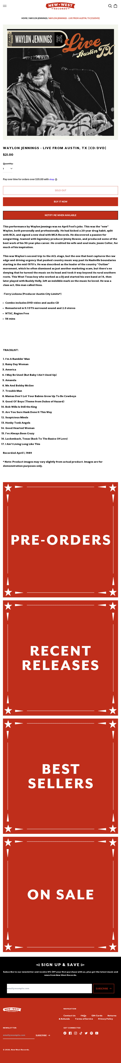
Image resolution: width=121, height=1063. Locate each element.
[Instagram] (75, 1033)
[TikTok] (80, 1033)
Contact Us (69, 1015)
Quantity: (8, 163)
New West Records (20, 1050)
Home (24, 18)
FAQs (83, 1015)
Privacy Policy (105, 1019)
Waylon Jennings (38, 18)
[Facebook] (70, 1033)
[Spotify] (91, 1033)
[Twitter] (86, 1033)
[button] (110, 6)
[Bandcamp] (64, 1033)
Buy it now (60, 201)
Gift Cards (96, 1015)
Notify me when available (60, 215)
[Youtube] (96, 1033)
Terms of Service (84, 1019)
